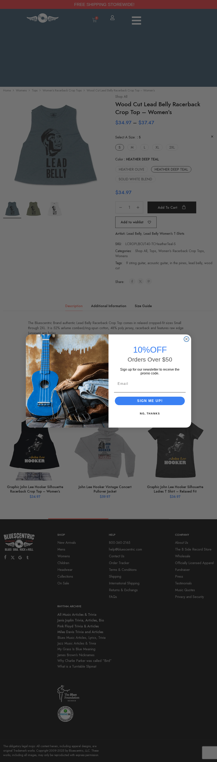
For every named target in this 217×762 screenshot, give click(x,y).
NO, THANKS (150, 413)
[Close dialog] (186, 339)
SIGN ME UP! (150, 401)
